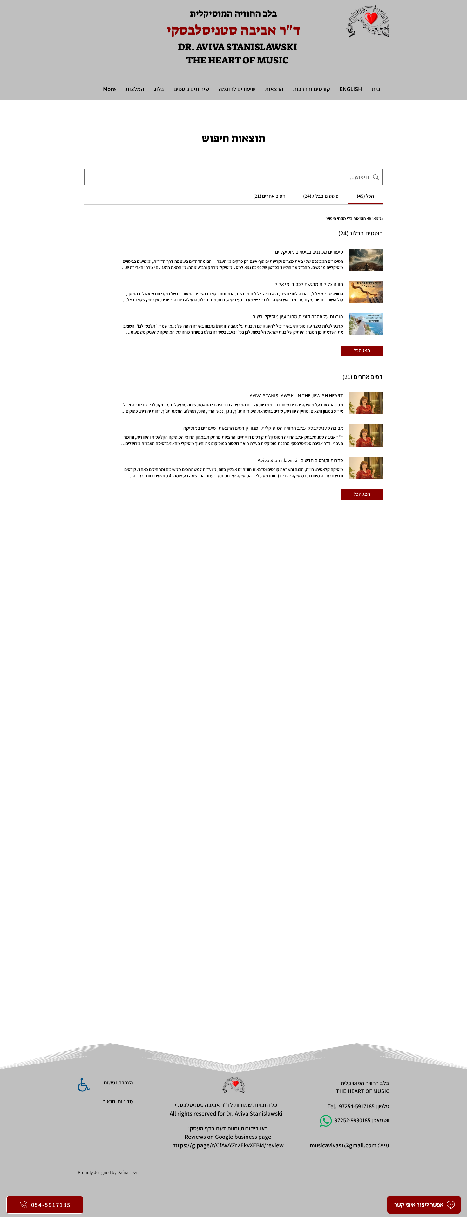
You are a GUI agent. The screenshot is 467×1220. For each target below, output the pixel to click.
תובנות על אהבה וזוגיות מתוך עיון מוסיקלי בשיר (298, 316)
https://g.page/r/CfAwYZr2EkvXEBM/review (228, 1145)
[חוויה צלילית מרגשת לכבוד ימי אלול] (366, 292)
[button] (311, 89)
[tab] (365, 196)
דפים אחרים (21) (362, 377)
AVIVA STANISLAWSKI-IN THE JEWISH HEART (296, 395)
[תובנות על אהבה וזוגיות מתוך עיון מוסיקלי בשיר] (366, 324)
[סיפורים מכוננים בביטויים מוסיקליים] (366, 260)
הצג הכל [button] (362, 350)
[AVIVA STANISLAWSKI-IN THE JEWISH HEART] (366, 403)
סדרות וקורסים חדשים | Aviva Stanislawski (300, 460)
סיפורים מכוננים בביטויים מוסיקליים (309, 252)
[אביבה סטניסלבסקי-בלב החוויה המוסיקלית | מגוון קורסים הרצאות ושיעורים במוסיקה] (366, 435)
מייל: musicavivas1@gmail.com (349, 1145)
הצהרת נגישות (118, 1082)
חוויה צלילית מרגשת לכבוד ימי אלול (309, 284)
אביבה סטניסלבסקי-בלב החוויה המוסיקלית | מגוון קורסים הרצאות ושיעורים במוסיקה (263, 428)
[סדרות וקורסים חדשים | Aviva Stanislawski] (366, 468)
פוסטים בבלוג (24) (360, 233)
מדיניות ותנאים (117, 1101)
